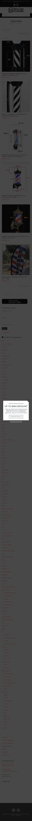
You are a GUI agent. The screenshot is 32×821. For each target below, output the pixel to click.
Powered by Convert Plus (16, 422)
